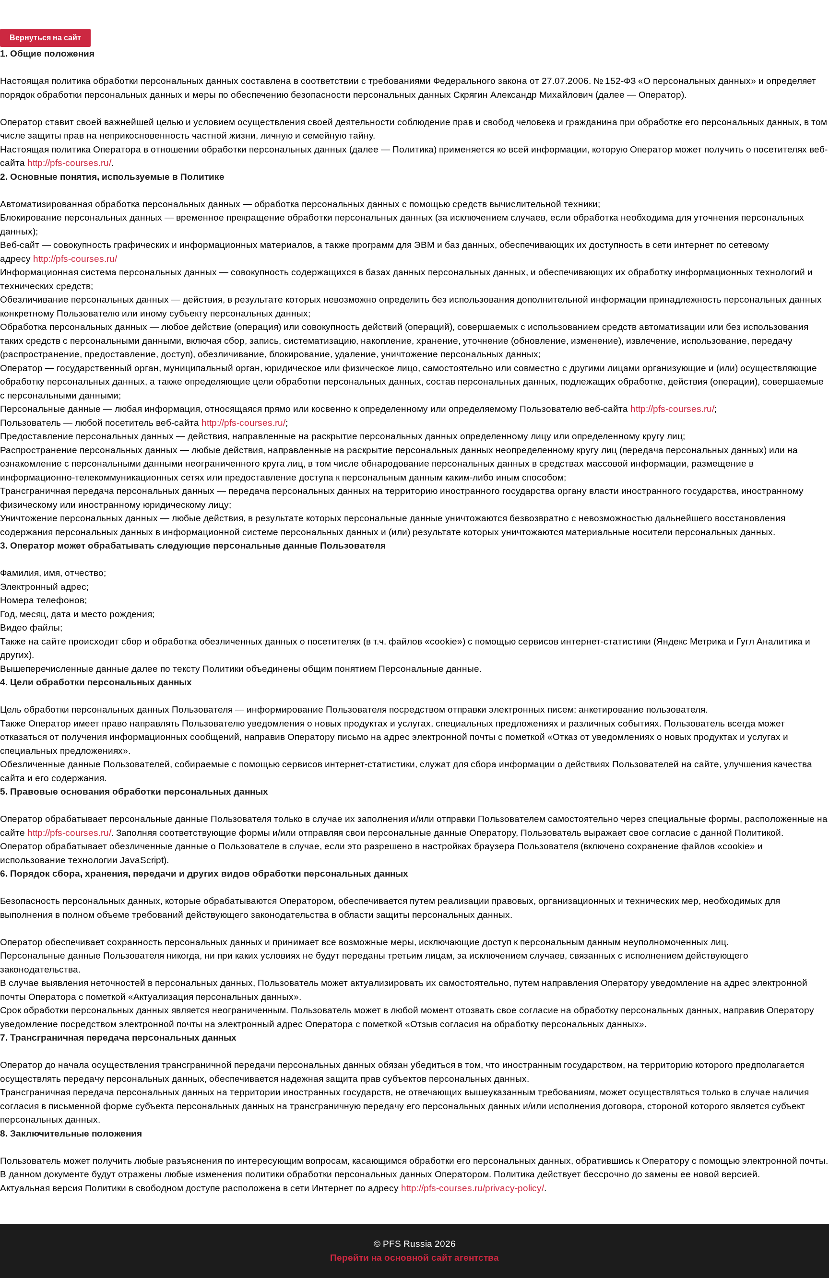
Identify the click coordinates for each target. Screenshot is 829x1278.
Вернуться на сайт (45, 38)
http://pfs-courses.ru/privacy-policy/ (472, 1188)
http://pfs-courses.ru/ (68, 163)
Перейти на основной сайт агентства (414, 1258)
